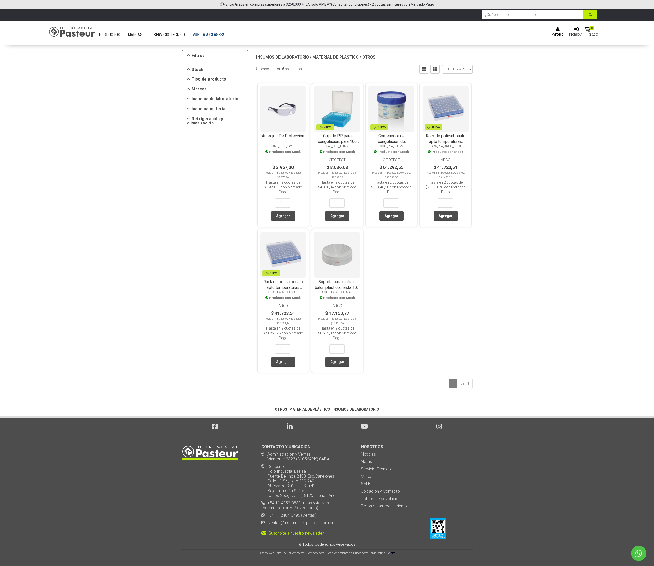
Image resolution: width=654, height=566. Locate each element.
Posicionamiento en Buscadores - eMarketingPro (358, 553)
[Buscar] (590, 14)
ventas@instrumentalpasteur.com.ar (299, 522)
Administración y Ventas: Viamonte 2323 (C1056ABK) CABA (295, 456)
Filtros (198, 55)
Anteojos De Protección (283, 135)
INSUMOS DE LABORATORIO (282, 57)
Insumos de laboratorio (215, 99)
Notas (366, 461)
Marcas (199, 89)
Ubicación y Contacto (380, 491)
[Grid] (423, 69)
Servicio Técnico (376, 469)
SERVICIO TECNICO (169, 34)
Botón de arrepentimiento (384, 506)
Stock (197, 69)
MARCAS (135, 34)
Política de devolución (381, 498)
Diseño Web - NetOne (273, 553)
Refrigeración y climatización (205, 121)
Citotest (337, 160)
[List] (435, 69)
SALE (365, 483)
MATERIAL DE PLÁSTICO (335, 57)
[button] (393, 553)
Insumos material (209, 109)
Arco (445, 160)
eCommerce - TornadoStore (306, 553)
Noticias (368, 454)
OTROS (369, 57)
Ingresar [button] (575, 34)
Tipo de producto (209, 79)
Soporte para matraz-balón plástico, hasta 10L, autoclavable (337, 287)
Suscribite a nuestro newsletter (295, 533)
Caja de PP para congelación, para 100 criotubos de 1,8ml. (337, 141)
